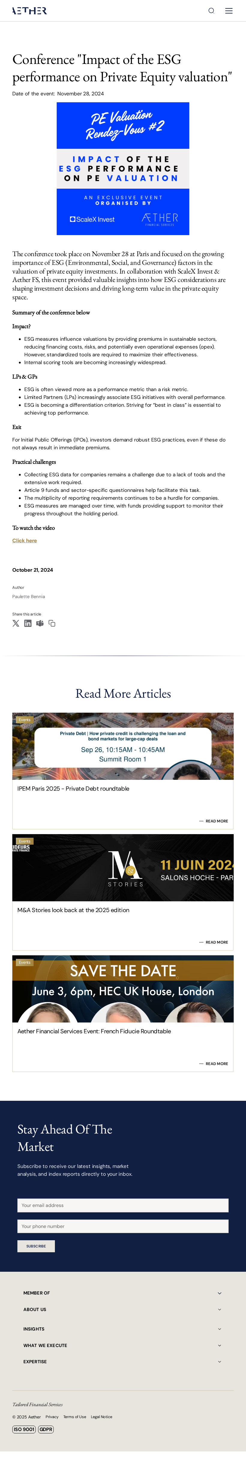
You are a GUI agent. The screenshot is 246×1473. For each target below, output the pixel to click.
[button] (228, 11)
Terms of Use (74, 1417)
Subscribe (36, 1246)
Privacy (52, 1417)
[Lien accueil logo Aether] (29, 10)
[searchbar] (211, 11)
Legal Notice (101, 1417)
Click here (24, 540)
